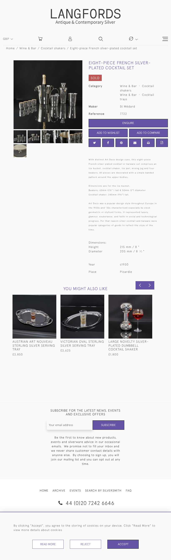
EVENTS (75, 490)
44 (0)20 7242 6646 (89, 503)
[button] (70, 39)
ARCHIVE (59, 490)
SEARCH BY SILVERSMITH (103, 490)
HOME (44, 490)
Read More (48, 544)
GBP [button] (6, 38)
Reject (85, 544)
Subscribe (108, 425)
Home (10, 48)
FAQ (129, 490)
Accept (123, 544)
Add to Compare (148, 132)
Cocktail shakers (53, 48)
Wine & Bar (27, 48)
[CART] (40, 39)
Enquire (128, 123)
